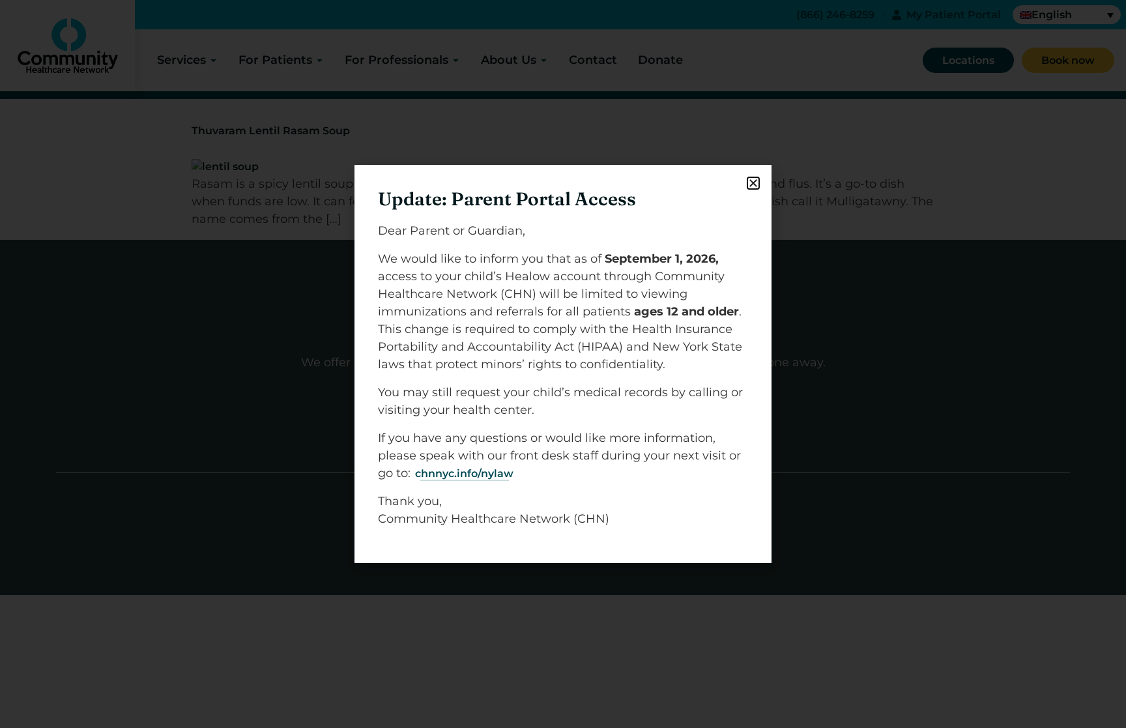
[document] (563, 364)
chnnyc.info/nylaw (464, 473)
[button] (753, 183)
